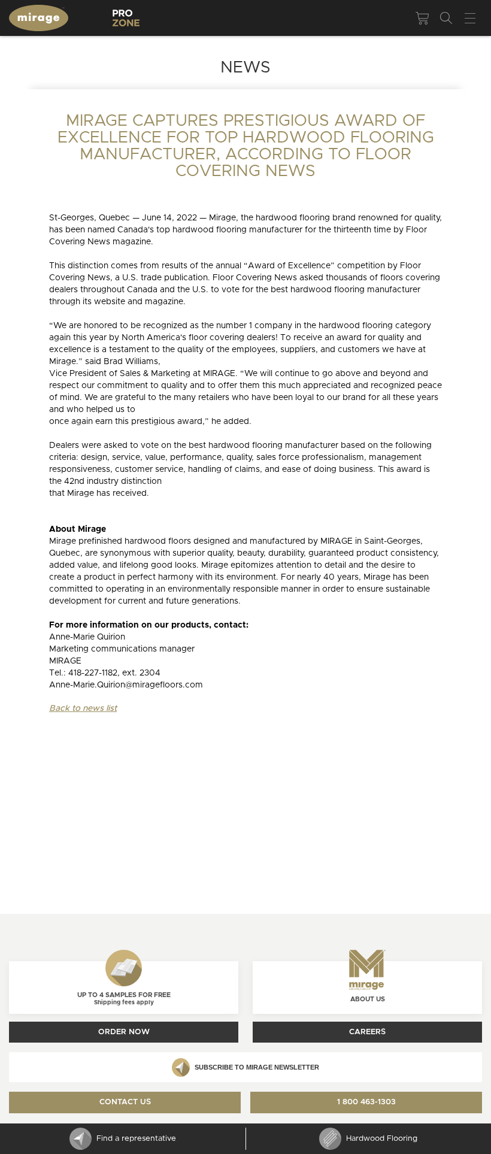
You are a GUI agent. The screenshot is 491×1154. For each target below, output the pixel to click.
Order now (124, 1032)
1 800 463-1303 (366, 1102)
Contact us (125, 1102)
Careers (367, 1032)
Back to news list (83, 708)
